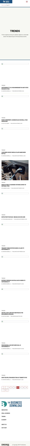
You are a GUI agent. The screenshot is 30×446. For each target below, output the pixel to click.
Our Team (4, 427)
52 (6, 390)
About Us (4, 424)
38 (24, 388)
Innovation (4, 410)
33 (10, 388)
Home (3, 5)
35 (15, 388)
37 (21, 388)
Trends (5, 5)
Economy (4, 419)
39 (27, 388)
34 (13, 388)
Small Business (6, 413)
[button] (27, 1)
